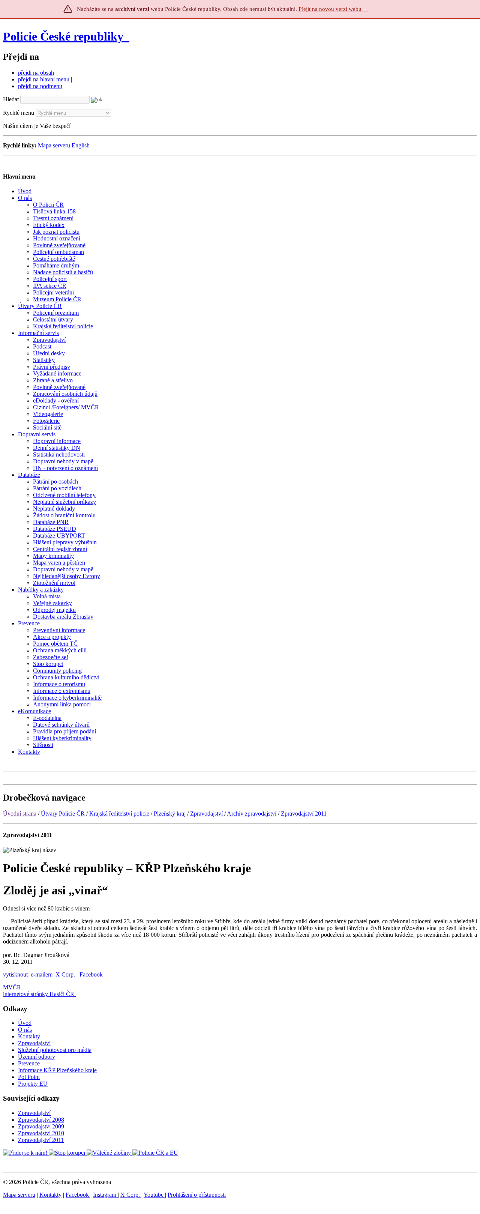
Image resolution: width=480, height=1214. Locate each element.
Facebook (92, 974)
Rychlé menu (18, 113)
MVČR (12, 987)
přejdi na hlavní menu (43, 79)
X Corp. (66, 974)
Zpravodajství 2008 (41, 1119)
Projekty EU (33, 1083)
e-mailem (41, 974)
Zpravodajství (206, 813)
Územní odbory (36, 1056)
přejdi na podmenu (40, 86)
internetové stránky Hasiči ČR (38, 994)
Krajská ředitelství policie (119, 813)
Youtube (154, 1194)
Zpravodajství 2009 (41, 1126)
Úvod (25, 1023)
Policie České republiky (63, 36)
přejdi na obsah (36, 72)
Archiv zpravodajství (251, 813)
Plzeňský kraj (170, 813)
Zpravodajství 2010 (41, 1133)
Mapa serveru (54, 145)
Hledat (11, 99)
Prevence (29, 1063)
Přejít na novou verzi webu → (333, 9)
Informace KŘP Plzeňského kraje (57, 1070)
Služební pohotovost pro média (55, 1050)
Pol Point (29, 1077)
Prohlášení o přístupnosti (197, 1194)
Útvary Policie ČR (63, 813)
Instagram (105, 1194)
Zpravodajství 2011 (304, 813)
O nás (25, 1029)
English (81, 145)
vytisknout (15, 974)
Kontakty (29, 1036)
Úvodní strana (19, 813)
